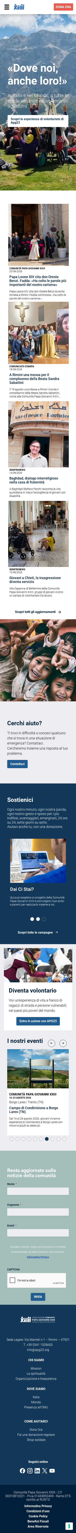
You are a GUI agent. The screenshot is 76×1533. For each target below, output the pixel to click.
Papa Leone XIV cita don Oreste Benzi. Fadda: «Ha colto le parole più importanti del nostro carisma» (37, 281)
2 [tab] (38, 919)
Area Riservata (38, 1526)
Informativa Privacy (38, 1257)
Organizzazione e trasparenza (36, 1379)
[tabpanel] (38, 877)
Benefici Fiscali (38, 1521)
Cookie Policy (38, 1516)
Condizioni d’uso (38, 1511)
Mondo (36, 1402)
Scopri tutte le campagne (35, 932)
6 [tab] (41, 1139)
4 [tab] (29, 1139)
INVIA (38, 1297)
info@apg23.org (38, 1350)
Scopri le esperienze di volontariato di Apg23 (37, 120)
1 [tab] (32, 919)
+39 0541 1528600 (40, 1345)
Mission (36, 1368)
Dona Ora (36, 1429)
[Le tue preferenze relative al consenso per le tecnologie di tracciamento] (69, 1526)
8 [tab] (53, 1139)
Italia (36, 1397)
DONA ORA (63, 7)
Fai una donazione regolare (36, 1435)
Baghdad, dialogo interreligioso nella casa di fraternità (33, 480)
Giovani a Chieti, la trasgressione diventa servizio (35, 580)
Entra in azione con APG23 (38, 1021)
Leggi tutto (53, 1125)
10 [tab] (64, 1139)
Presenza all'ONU (36, 1407)
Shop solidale (36, 1440)
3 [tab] (44, 919)
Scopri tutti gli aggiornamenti (35, 612)
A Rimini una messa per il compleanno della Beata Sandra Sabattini (34, 379)
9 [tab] (58, 1139)
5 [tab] (35, 1139)
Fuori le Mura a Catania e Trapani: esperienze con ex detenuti (35, 1110)
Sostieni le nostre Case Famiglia (34, 892)
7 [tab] (47, 1139)
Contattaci (17, 764)
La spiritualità (36, 1373)
